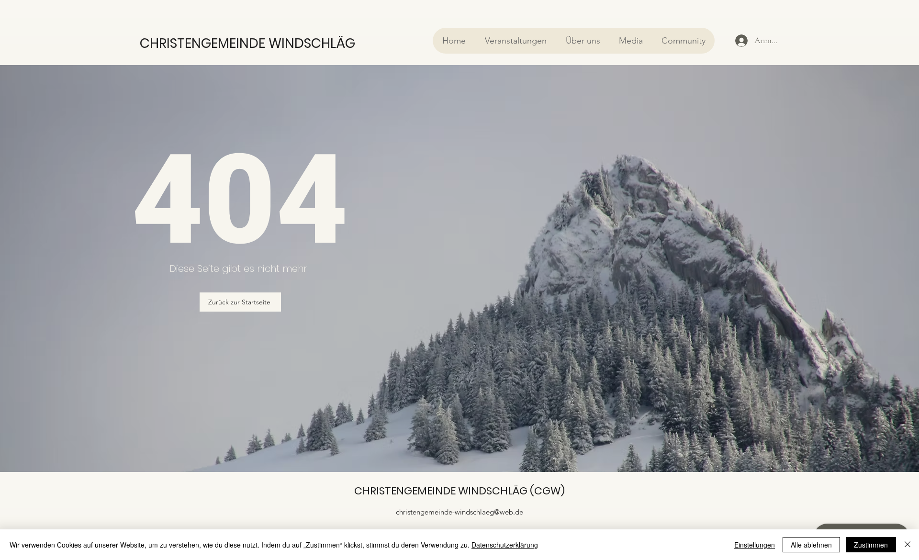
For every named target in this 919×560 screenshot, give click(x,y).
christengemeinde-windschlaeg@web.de (459, 511)
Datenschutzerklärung (504, 544)
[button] (515, 41)
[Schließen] (907, 544)
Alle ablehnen (811, 544)
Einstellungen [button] (754, 544)
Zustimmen (871, 544)
